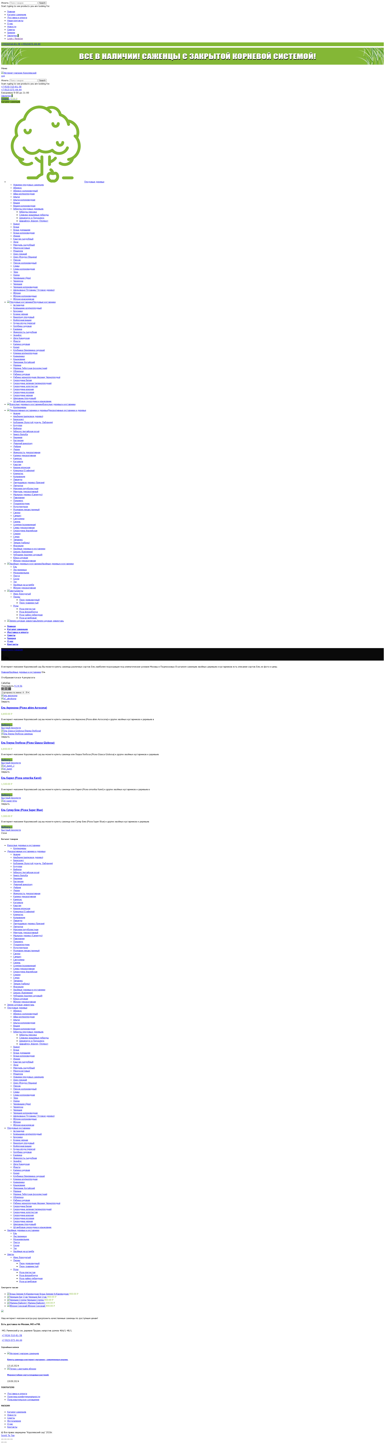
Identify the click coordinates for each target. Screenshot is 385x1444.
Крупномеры (19, 848)
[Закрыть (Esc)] (2, 1439)
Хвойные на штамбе (23, 1251)
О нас (10, 1423)
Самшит (17, 956)
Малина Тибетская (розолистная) (30, 1194)
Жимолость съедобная (25, 1158)
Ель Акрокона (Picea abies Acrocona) (24, 707)
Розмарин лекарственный (26, 950)
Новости (11, 1414)
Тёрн (15, 1097)
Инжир (16, 1058)
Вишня (16, 1025)
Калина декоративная (24, 896)
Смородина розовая (23, 1218)
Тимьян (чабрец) (21, 983)
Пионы (16, 1260)
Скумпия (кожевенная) (24, 965)
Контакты (12, 1426)
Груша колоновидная (24, 1055)
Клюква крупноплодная (25, 1179)
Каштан (17, 905)
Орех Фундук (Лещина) (25, 1082)
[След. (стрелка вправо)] (5, 1442)
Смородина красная (23, 1215)
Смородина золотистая (25, 1212)
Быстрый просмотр (11, 727)
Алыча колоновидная (24, 1022)
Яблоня (17, 1121)
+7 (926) (11, 86)
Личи (15, 1064)
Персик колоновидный (25, 1088)
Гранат (16, 1046)
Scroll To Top (8, 1435)
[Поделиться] (5, 1439)
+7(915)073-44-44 (30, 43)
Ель (15, 1233)
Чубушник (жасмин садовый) (27, 995)
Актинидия (18, 1130)
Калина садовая (21, 1170)
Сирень (16, 962)
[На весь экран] (8, 1439)
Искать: (5, 2)
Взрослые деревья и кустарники (23, 845)
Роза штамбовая (28, 1281)
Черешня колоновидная (25, 1112)
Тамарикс (18, 980)
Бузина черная (20, 1139)
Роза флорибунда (28, 1275)
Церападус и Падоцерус (31, 1040)
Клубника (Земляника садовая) (29, 1176)
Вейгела (17, 869)
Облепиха (18, 1197)
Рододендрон (20, 947)
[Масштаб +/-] (11, 1439)
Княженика (19, 1182)
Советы (11, 1417)
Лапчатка (18, 926)
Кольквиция (19, 917)
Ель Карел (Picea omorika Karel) (21, 778)
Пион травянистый (28, 1266)
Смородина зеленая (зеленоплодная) (32, 1209)
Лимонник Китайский (24, 1188)
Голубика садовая (22, 1151)
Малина (17, 1191)
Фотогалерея (14, 1420)
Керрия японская (21, 908)
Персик (17, 1085)
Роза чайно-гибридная (31, 1278)
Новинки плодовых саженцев (28, 1076)
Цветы (10, 1254)
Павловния (19, 938)
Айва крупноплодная (24, 1016)
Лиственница (20, 1236)
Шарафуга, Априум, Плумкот (33, 1043)
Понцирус (18, 941)
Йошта (16, 1167)
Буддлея (17, 866)
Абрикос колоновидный (25, 1013)
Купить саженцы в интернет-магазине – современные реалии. (37, 1359)
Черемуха (18, 1106)
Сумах (16, 977)
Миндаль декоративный (25, 932)
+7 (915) (11, 89)
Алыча (16, 1019)
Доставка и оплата (17, 1393)
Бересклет (18, 860)
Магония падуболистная (25, 929)
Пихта (16, 1242)
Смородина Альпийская (25, 971)
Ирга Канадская (21, 1164)
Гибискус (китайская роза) (26, 872)
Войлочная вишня (22, 1145)
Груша (16, 1049)
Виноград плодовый (23, 1142)
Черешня (17, 1109)
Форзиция (18, 986)
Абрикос (17, 1010)
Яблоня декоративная (24, 1001)
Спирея (16, 974)
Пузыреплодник (21, 944)
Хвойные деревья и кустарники (25, 672)
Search (42, 3)
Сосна (16, 1245)
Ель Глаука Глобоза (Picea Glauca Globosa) (28, 742)
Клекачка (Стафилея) (24, 911)
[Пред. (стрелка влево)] (2, 1442)
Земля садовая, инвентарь (20, 1004)
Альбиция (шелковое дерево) (28, 857)
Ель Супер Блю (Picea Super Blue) (22, 810)
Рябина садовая (21, 1200)
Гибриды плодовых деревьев (28, 1031)
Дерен (16, 890)
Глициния (17, 878)
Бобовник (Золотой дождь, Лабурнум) (33, 863)
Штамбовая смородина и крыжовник (32, 1227)
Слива (16, 1091)
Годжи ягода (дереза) (24, 1148)
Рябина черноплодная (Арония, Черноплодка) (36, 1203)
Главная (5, 672)
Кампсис (17, 899)
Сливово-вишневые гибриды (34, 1037)
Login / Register (15, 38)
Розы (15, 1269)
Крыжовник (19, 1185)
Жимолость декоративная (26, 893)
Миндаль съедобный (24, 1067)
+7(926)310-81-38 (10, 43)
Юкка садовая (20, 998)
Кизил (16, 1173)
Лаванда (17, 920)
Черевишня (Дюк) (22, 1103)
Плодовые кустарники (18, 1127)
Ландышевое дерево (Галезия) (29, 923)
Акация (16, 854)
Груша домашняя (21, 1052)
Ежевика (17, 1154)
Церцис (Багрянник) (23, 992)
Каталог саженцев (16, 1411)
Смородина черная (23, 1221)
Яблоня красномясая (23, 1124)
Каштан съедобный (23, 1061)
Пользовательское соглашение (23, 1399)
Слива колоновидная (24, 1094)
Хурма (16, 1100)
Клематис (18, 914)
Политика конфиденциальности (23, 1396)
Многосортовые (21, 1070)
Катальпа (18, 902)
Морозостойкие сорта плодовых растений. (28, 1374)
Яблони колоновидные (25, 1118)
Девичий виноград (22, 884)
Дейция (17, 887)
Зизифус (17, 1161)
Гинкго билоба (20, 875)
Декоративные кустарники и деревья (26, 851)
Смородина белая (22, 1206)
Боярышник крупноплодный (27, 1133)
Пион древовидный (29, 1263)
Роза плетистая (27, 1272)
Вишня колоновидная (24, 1028)
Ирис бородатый (22, 1257)
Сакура (16, 953)
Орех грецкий (20, 1079)
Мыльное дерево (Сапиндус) (28, 935)
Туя (15, 1248)
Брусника (18, 1136)
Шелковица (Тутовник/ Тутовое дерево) (34, 1115)
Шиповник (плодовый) (24, 1224)
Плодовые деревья (17, 1007)
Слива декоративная (24, 968)
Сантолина (18, 959)
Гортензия (18, 881)
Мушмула (18, 1073)
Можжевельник (21, 1239)
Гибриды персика (28, 1034)
